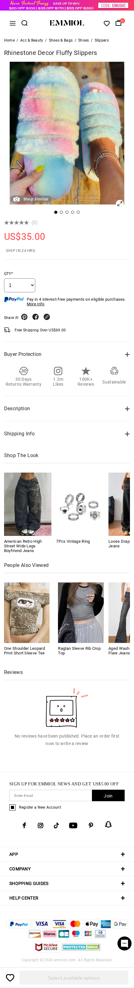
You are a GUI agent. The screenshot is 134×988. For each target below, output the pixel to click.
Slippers (102, 40)
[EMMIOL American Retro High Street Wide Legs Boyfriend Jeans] (28, 504)
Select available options (74, 978)
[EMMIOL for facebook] (24, 825)
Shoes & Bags (61, 40)
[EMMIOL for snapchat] (108, 824)
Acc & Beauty (31, 40)
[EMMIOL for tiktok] (56, 825)
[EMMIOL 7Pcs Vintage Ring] (80, 504)
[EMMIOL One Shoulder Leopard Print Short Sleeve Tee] (27, 612)
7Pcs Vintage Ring (73, 541)
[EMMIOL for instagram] (40, 825)
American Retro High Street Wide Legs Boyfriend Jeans (23, 546)
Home (9, 40)
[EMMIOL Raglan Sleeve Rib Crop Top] (81, 612)
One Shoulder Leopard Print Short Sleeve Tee (24, 650)
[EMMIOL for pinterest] (91, 825)
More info (36, 304)
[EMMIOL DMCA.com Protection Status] (81, 951)
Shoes (83, 40)
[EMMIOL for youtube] (73, 825)
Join (108, 795)
